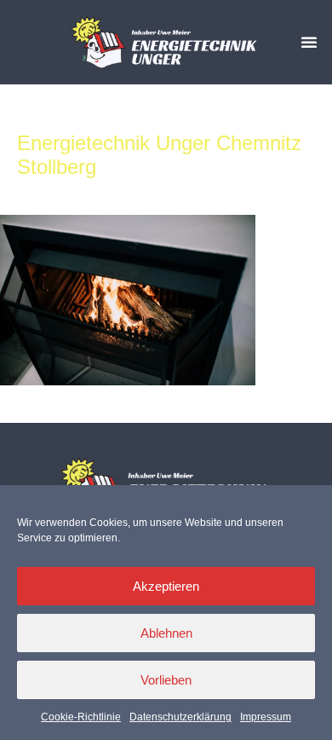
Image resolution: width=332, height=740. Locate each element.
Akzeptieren (166, 586)
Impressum (265, 717)
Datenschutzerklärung (180, 717)
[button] (309, 42)
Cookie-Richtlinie (81, 717)
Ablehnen (166, 633)
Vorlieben (166, 680)
